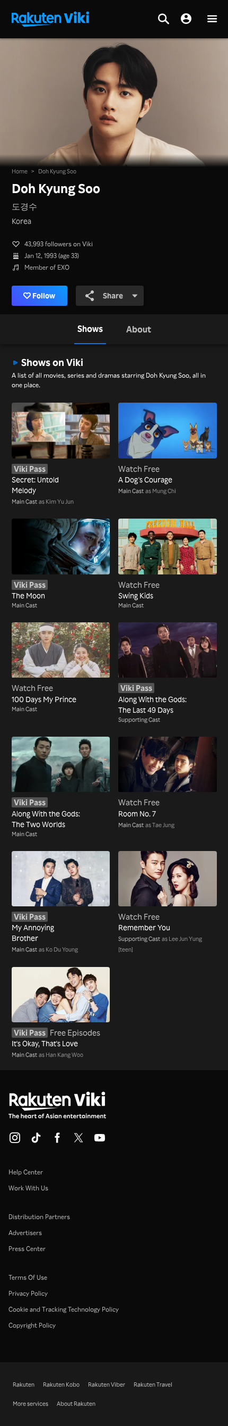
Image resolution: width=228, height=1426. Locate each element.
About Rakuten (76, 1403)
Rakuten (23, 1384)
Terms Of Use (27, 1277)
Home (20, 171)
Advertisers (25, 1233)
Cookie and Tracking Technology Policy (63, 1309)
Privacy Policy (28, 1293)
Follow (43, 295)
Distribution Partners (39, 1217)
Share (113, 295)
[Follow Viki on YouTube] (99, 1141)
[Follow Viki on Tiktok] (36, 1141)
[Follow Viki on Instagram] (14, 1141)
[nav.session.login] (186, 19)
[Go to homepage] (50, 18)
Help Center (25, 1172)
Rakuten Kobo (61, 1384)
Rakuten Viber (106, 1384)
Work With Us (28, 1188)
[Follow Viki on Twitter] (78, 1141)
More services (30, 1403)
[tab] (90, 329)
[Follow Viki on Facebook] (57, 1141)
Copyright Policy (32, 1325)
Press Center (27, 1249)
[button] (212, 19)
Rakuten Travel (153, 1384)
